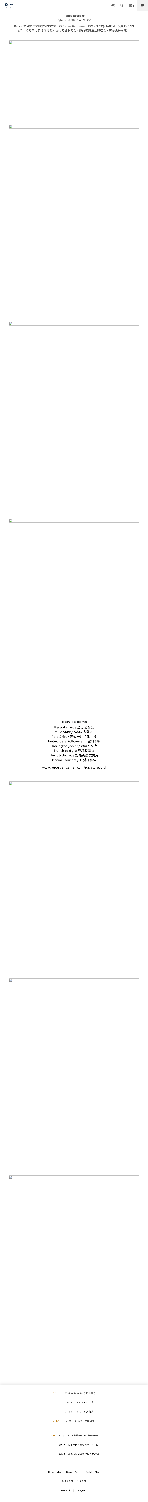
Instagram (81, 1490)
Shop (97, 1472)
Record (78, 1472)
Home (51, 1472)
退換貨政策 (67, 1481)
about (60, 1472)
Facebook (66, 1490)
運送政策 (81, 1481)
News (69, 1472)
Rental (88, 1472)
